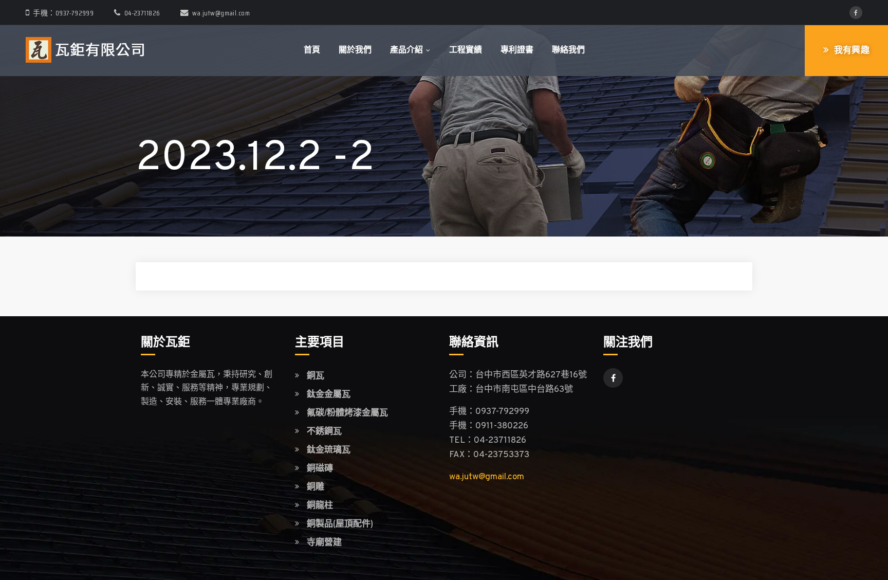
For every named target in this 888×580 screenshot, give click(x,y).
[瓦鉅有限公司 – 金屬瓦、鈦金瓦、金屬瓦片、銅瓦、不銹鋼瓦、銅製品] (85, 50)
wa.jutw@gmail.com (221, 13)
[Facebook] (855, 12)
